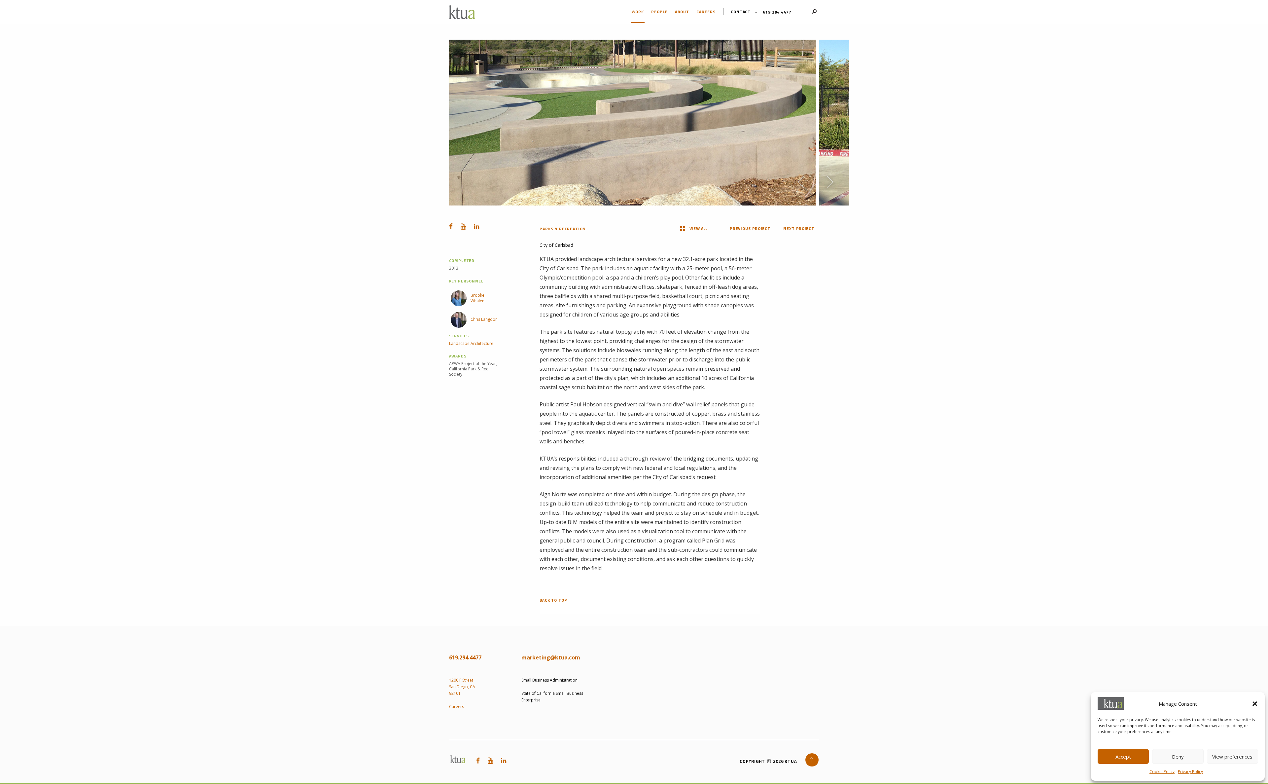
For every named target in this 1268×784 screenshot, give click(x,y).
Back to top (553, 600)
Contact (741, 12)
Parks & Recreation (563, 229)
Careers (706, 12)
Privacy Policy (1190, 771)
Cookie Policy (1162, 771)
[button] (1254, 703)
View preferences (1232, 756)
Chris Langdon (484, 319)
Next (830, 182)
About (682, 12)
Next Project (798, 228)
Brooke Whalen (477, 298)
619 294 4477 (777, 12)
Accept (1123, 756)
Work (638, 12)
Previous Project (750, 228)
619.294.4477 (465, 657)
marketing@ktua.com (550, 657)
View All (698, 228)
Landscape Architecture (471, 343)
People (659, 12)
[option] (632, 122)
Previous (801, 182)
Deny (1178, 756)
